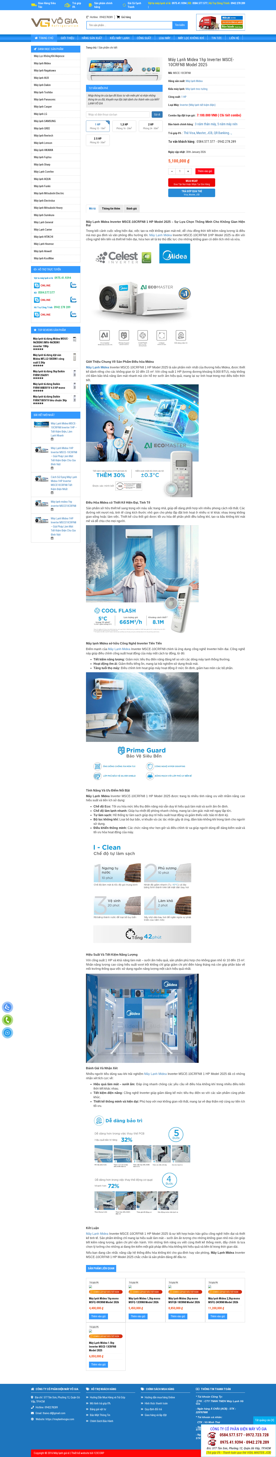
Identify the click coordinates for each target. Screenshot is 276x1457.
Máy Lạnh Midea (160, 235)
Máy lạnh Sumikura (44, 215)
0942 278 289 (62, 307)
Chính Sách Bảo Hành (101, 1421)
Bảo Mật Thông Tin (99, 1415)
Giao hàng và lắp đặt (155, 1415)
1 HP (183, 97)
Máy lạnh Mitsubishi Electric (49, 193)
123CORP (99, 1453)
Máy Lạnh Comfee (44, 171)
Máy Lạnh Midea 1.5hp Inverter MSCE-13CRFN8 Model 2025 (102, 1346)
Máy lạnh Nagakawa (45, 70)
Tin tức (216, 38)
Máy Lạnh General (43, 222)
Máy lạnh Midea (42, 63)
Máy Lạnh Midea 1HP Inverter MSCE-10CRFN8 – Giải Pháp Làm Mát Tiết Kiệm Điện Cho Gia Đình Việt (64, 456)
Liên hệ (234, 38)
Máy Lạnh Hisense (44, 244)
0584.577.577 (46, 292)
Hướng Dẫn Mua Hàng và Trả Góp (107, 1397)
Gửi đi (157, 114)
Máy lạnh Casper (43, 106)
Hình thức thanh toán (156, 1403)
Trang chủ (46, 38)
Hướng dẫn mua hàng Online (159, 1397)
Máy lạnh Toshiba (43, 92)
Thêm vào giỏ (205, 171)
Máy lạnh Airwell (43, 251)
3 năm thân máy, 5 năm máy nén (216, 124)
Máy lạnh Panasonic (45, 99)
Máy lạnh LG (40, 114)
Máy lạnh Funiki (42, 186)
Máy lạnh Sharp (42, 164)
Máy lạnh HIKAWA (43, 150)
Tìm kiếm (180, 25)
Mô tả (92, 208)
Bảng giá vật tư (97, 1409)
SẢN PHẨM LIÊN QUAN (101, 1268)
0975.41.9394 (62, 278)
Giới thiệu (67, 38)
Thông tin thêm (111, 208)
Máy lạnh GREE (42, 128)
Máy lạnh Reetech (43, 135)
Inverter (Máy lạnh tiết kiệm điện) (198, 105)
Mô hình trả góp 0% (100, 1403)
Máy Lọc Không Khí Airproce (49, 56)
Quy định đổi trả (153, 1409)
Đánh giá (132, 208)
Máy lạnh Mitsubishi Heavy (48, 207)
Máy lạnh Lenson (43, 143)
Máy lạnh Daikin (42, 85)
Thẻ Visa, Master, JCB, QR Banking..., (208, 133)
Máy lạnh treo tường (196, 89)
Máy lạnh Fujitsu (42, 157)
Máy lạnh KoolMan (44, 258)
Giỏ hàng (126, 17)
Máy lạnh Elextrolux (44, 200)
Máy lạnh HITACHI (43, 236)
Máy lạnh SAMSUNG (45, 121)
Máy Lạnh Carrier (43, 229)
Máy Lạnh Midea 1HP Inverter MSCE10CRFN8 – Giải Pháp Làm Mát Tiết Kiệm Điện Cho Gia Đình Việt (63, 526)
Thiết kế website (80, 1453)
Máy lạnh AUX (41, 78)
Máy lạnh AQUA (42, 179)
